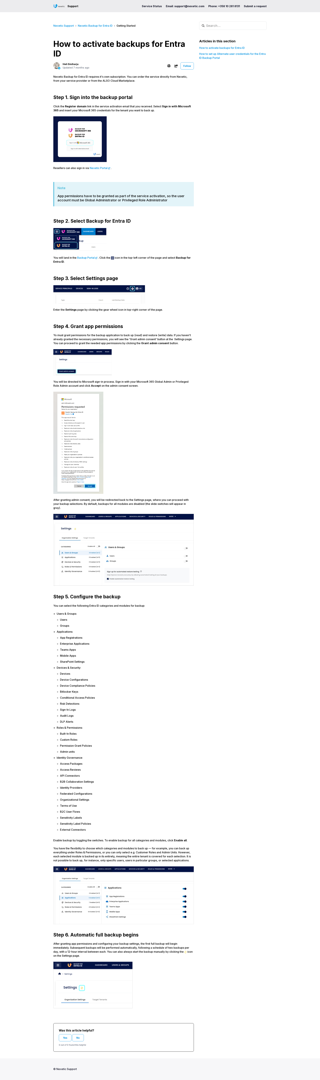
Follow (187, 65)
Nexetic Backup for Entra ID (95, 25)
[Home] (59, 6)
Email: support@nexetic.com (185, 6)
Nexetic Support (63, 25)
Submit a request (255, 6)
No (78, 1037)
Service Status (152, 6)
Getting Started (126, 25)
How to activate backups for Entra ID (222, 48)
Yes (65, 1037)
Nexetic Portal (99, 168)
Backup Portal (86, 257)
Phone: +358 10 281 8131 (224, 6)
